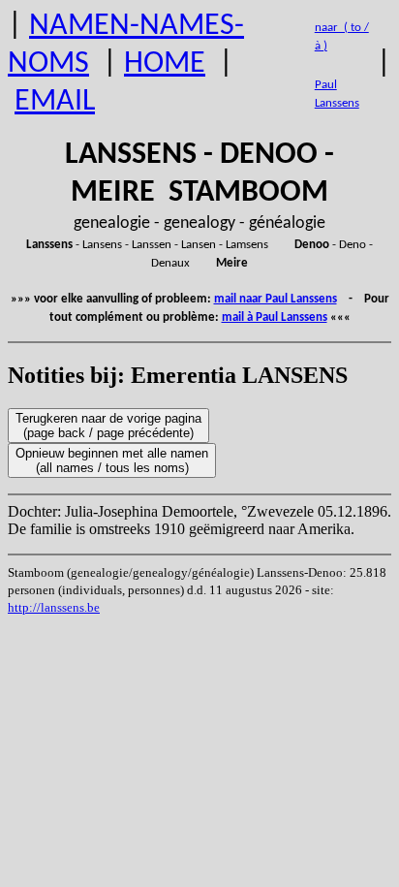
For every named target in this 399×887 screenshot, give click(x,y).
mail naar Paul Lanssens (275, 299)
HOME (164, 63)
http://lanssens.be (54, 607)
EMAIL (55, 101)
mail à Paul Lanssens (274, 317)
